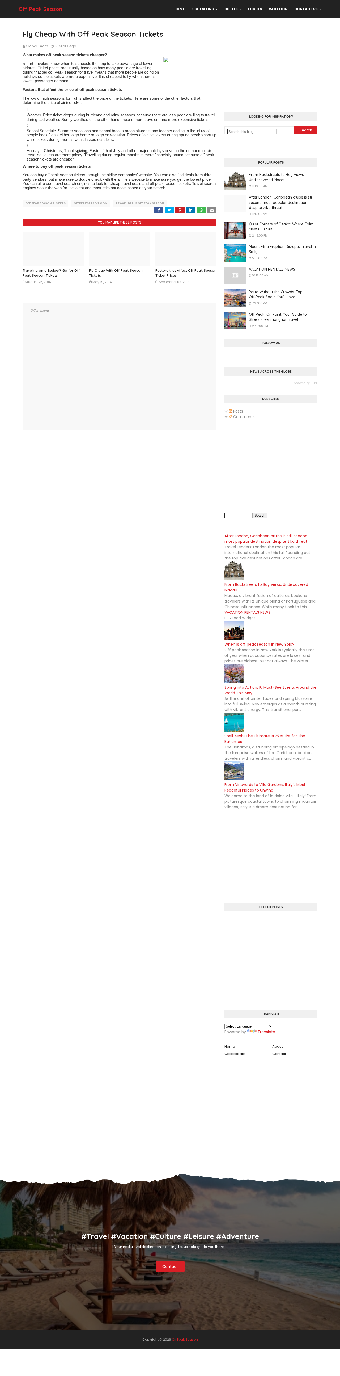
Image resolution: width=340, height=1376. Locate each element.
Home (229, 1046)
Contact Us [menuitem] (306, 9)
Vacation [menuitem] (278, 9)
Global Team (37, 46)
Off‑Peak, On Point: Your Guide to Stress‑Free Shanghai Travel (278, 317)
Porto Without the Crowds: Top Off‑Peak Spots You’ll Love (276, 294)
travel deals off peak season (140, 203)
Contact (279, 1053)
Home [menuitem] (179, 9)
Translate (266, 1031)
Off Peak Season (40, 9)
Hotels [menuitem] (231, 9)
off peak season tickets (45, 203)
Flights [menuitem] (255, 9)
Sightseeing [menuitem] (202, 9)
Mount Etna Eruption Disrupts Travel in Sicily (282, 249)
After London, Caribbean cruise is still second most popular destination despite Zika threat (281, 202)
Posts (237, 411)
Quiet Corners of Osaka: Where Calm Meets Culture (281, 227)
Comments (243, 416)
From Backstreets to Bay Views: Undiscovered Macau (277, 177)
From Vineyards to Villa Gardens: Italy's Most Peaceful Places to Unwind (264, 787)
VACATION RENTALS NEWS (272, 269)
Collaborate (234, 1053)
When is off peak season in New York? (259, 644)
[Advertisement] (270, 66)
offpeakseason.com (91, 203)
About (277, 1046)
